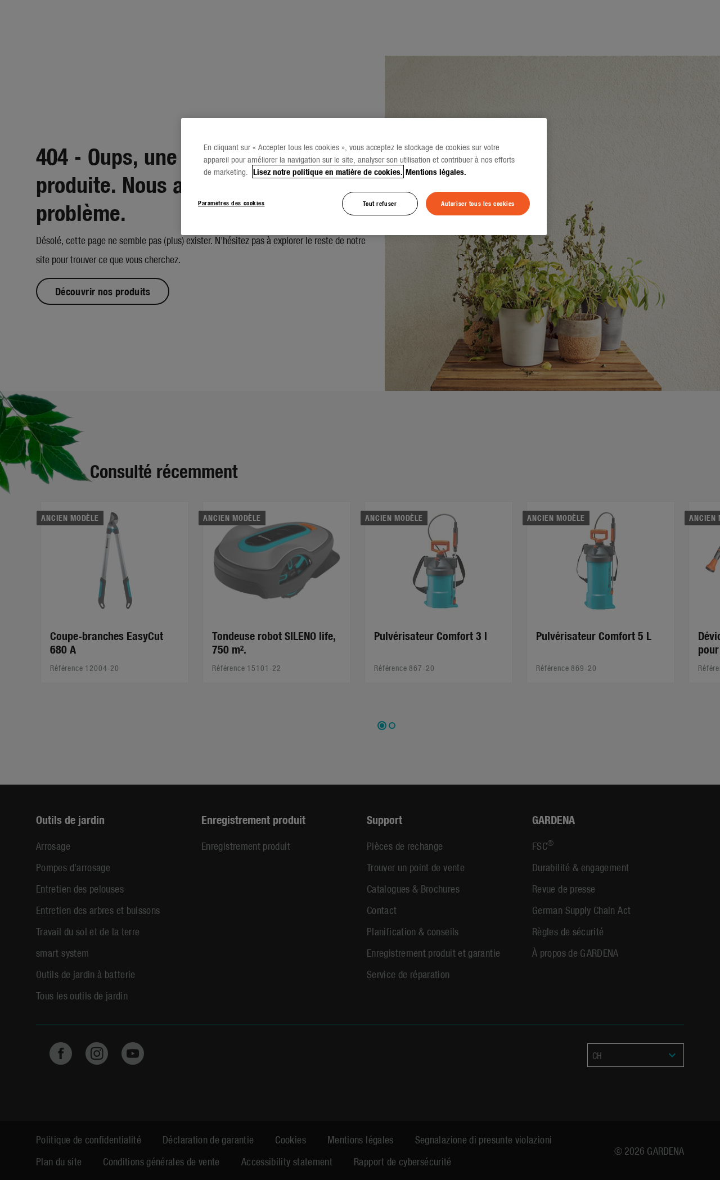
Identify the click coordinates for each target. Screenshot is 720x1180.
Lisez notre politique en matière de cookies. (328, 171)
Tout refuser (380, 203)
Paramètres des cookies (231, 202)
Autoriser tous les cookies (478, 203)
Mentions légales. (436, 171)
